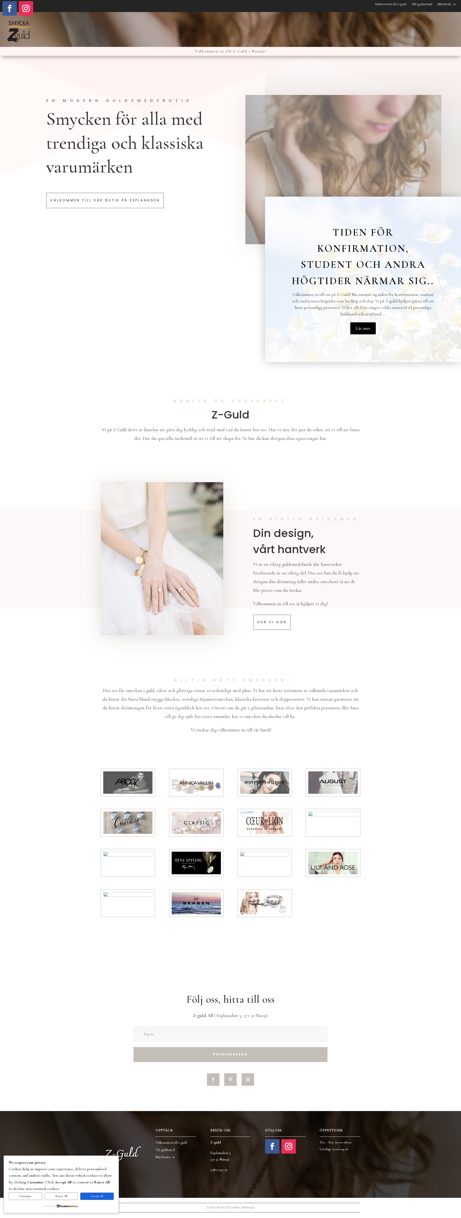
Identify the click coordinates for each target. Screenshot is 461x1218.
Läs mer (363, 328)
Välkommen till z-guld (390, 4)
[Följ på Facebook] (9, 8)
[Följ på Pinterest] (230, 1079)
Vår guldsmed (422, 4)
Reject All (61, 1196)
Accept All (97, 1196)
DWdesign (248, 1207)
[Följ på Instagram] (26, 8)
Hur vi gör (272, 622)
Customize (25, 1196)
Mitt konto (444, 4)
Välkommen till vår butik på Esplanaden (105, 200)
